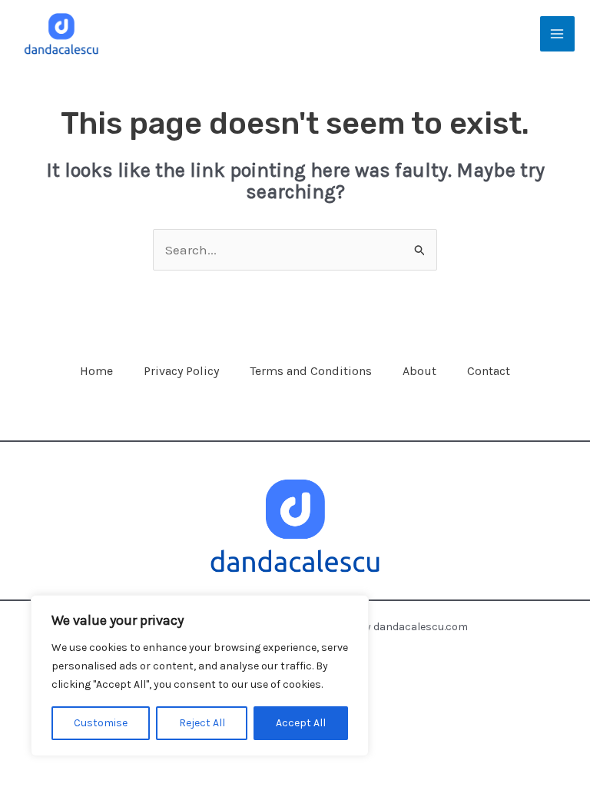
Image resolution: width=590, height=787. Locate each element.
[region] (200, 675)
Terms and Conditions (311, 371)
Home (96, 371)
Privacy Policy (181, 371)
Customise (101, 722)
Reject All (202, 722)
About (419, 371)
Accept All (301, 722)
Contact (488, 371)
